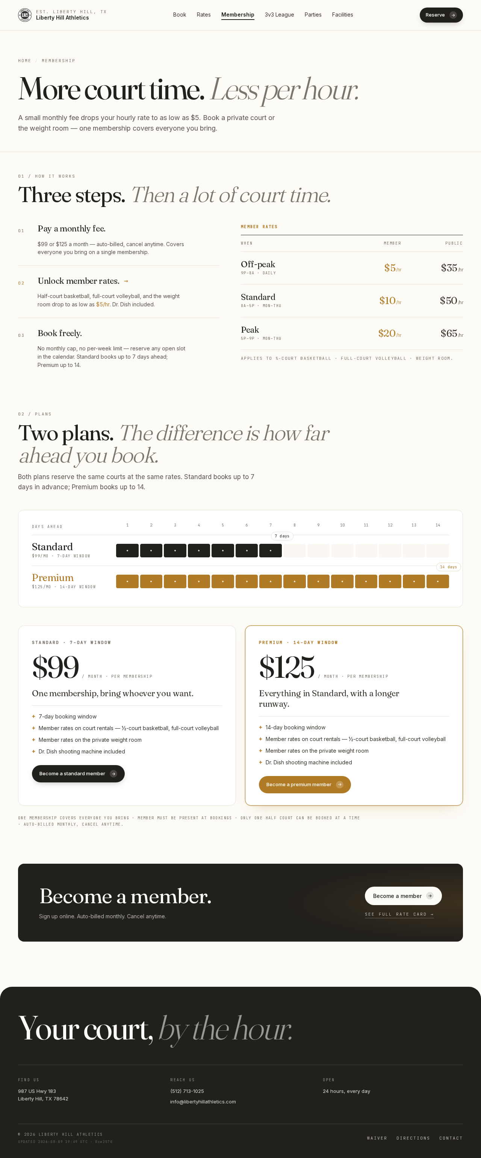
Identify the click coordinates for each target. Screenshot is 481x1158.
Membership (237, 14)
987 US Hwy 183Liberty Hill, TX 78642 (43, 1095)
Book (179, 14)
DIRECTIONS (413, 1138)
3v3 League (279, 14)
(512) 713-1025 (187, 1091)
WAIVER (377, 1138)
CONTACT (451, 1138)
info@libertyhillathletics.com (203, 1102)
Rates (204, 14)
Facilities (342, 14)
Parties (313, 14)
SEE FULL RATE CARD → (399, 914)
